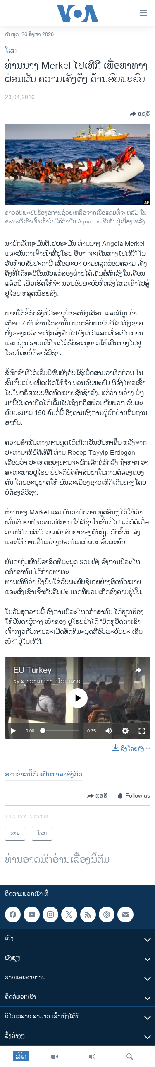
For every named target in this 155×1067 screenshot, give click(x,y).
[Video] (54, 1056)
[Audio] (92, 1056)
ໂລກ (11, 50)
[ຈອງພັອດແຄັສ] (125, 914)
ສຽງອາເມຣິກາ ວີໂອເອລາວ (51, 681)
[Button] (140, 114)
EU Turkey (32, 670)
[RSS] (88, 914)
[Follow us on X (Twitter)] (69, 914)
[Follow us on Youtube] (31, 914)
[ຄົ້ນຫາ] (129, 1056)
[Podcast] (106, 914)
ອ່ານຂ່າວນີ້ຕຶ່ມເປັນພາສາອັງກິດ (43, 774)
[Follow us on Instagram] (50, 914)
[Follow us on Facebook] (13, 914)
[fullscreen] (142, 731)
